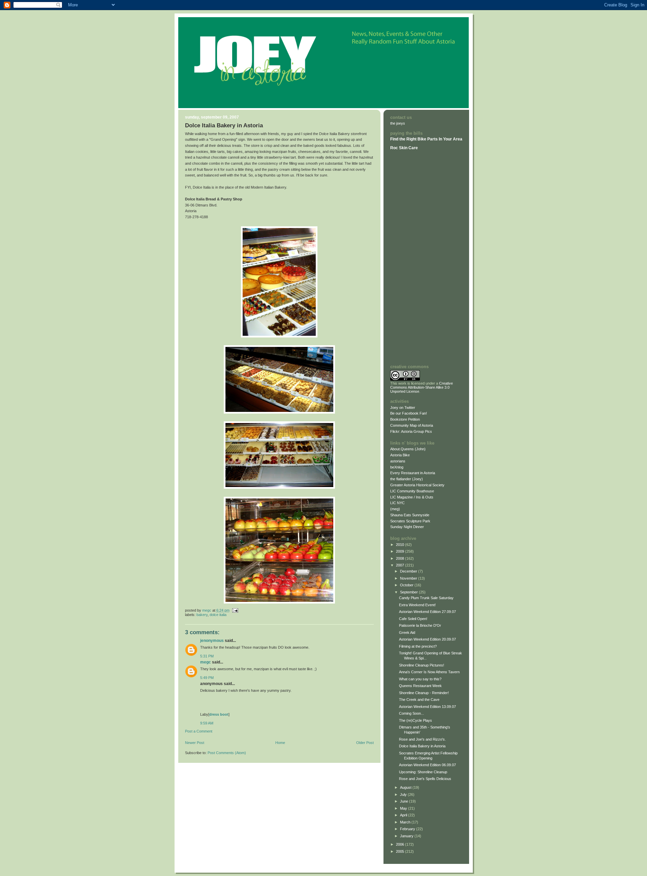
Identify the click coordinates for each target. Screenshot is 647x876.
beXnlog (396, 467)
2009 (400, 551)
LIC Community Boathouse (412, 491)
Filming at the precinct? (418, 646)
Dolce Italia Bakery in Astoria (422, 746)
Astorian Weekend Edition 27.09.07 (427, 612)
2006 (400, 844)
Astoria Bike (400, 455)
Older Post (365, 743)
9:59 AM (206, 723)
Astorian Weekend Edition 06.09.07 (427, 765)
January (407, 836)
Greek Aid (407, 632)
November (409, 578)
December (409, 571)
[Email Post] (235, 610)
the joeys (397, 123)
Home (280, 743)
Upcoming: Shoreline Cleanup (423, 772)
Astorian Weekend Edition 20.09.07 (427, 639)
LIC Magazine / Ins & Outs (411, 497)
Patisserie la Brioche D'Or (420, 625)
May (404, 808)
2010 (400, 545)
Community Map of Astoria (411, 425)
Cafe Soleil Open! (413, 619)
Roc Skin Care (404, 147)
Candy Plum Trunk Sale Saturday (426, 598)
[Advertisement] (410, 257)
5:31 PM (207, 656)
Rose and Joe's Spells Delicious (425, 779)
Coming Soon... (411, 713)
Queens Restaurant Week (420, 686)
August (406, 787)
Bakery (202, 615)
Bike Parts (428, 139)
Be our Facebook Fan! (408, 413)
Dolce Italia (218, 615)
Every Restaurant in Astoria (412, 473)
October (407, 585)
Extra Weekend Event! (417, 605)
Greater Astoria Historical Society (417, 485)
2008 (400, 558)
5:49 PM (207, 678)
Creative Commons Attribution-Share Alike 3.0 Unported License (421, 387)
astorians (397, 461)
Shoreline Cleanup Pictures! (421, 665)
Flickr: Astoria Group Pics (411, 431)
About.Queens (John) (408, 449)
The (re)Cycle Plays (415, 720)
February (408, 829)
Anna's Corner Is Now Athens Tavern (429, 672)
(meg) (395, 509)
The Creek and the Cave (419, 699)
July (404, 794)
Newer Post (194, 743)
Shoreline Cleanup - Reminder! (424, 693)
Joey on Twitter (402, 407)
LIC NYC (397, 503)
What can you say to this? (420, 679)
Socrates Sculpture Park (410, 521)
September (409, 592)
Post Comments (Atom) (227, 753)
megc (205, 662)
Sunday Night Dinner (407, 527)
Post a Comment (198, 731)
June (404, 801)
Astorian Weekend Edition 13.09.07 (427, 707)
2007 (400, 565)
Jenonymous (212, 640)
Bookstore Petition (405, 419)
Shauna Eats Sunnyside (409, 515)
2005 (400, 851)
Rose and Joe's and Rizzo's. (422, 739)
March (405, 822)
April (404, 815)
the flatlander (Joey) (406, 479)
